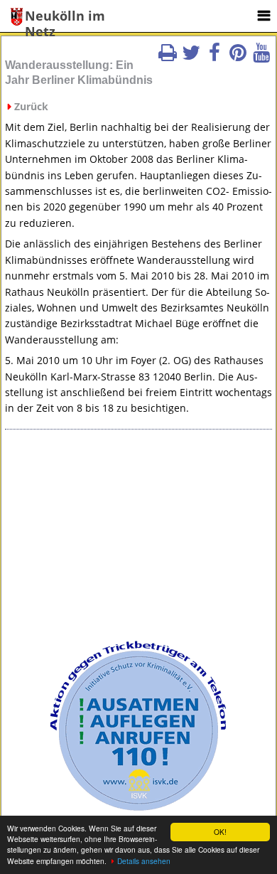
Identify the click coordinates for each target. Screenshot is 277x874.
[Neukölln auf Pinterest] (238, 57)
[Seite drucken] (167, 57)
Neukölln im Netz (65, 17)
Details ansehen (143, 861)
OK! (220, 831)
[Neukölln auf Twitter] (191, 57)
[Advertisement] (138, 540)
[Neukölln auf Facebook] (214, 57)
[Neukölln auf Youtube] (261, 57)
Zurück (31, 106)
